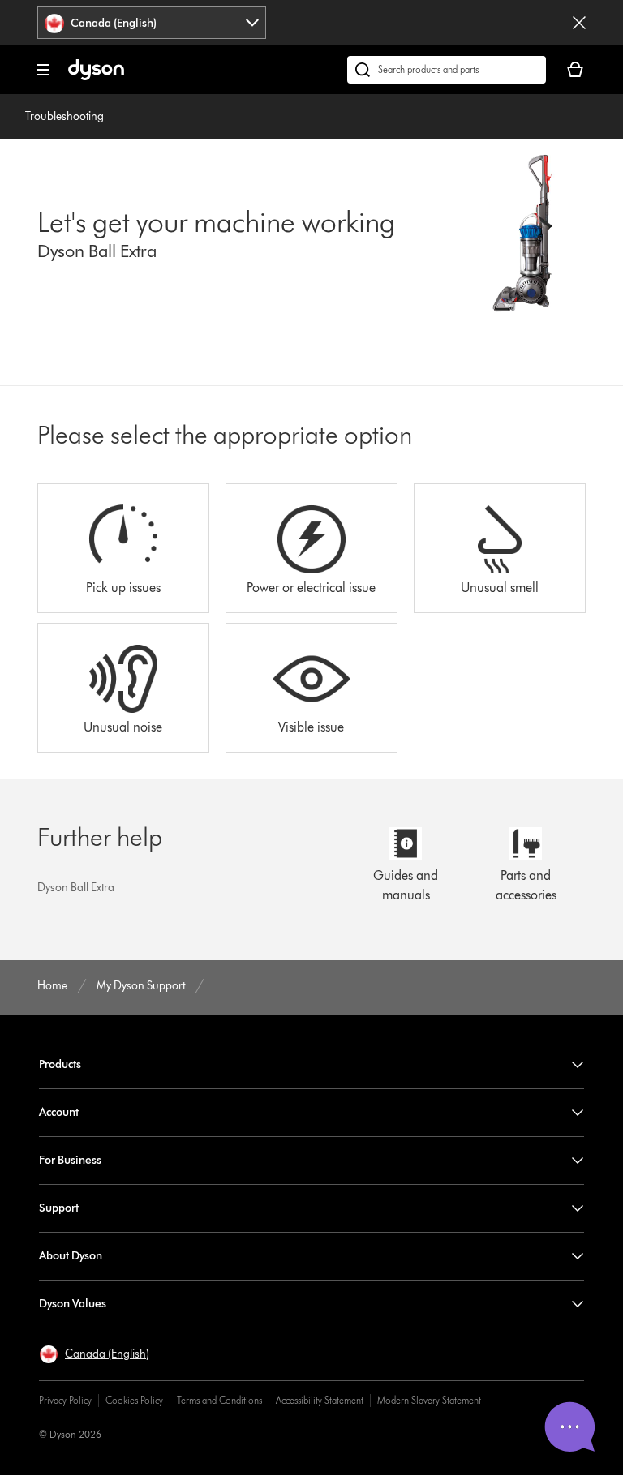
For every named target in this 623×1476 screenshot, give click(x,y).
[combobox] (151, 22)
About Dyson (70, 1256)
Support (59, 1208)
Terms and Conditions (219, 1400)
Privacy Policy (65, 1400)
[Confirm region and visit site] (579, 22)
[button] (94, 1354)
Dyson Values (72, 1304)
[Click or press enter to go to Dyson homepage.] (96, 77)
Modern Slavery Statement (429, 1400)
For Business (70, 1160)
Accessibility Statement (319, 1400)
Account (59, 1112)
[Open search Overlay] (446, 70)
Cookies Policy (134, 1400)
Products (60, 1064)
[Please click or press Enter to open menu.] (43, 69)
